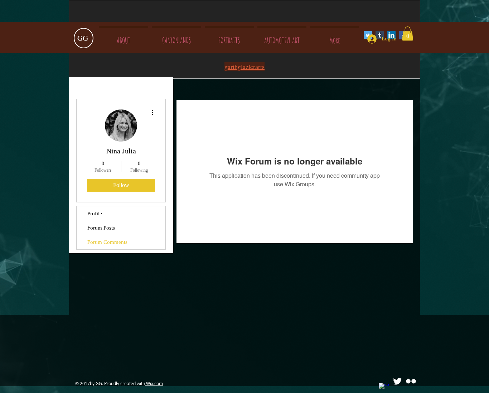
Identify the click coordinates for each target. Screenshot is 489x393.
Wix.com (154, 383)
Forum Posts (101, 228)
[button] (407, 33)
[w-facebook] (384, 388)
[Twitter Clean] (397, 381)
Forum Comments (107, 242)
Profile (94, 213)
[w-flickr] (411, 381)
